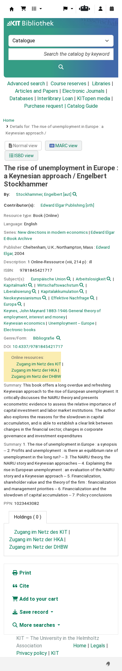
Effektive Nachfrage (70, 297)
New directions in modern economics (53, 232)
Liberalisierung (17, 291)
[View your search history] (111, 9)
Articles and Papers (36, 91)
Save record (33, 612)
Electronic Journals (83, 91)
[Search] (61, 67)
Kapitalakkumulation (60, 291)
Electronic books (20, 329)
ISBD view (23, 155)
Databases (21, 98)
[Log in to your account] (100, 9)
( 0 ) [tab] (27, 517)
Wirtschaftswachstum (58, 285)
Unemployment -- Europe (71, 323)
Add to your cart (38, 599)
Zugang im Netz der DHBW (36, 376)
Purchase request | (45, 106)
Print (24, 573)
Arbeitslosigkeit (91, 278)
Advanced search (26, 84)
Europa (10, 304)
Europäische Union (48, 278)
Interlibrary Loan (55, 98)
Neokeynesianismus (22, 297)
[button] (23, 9)
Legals (97, 646)
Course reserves (68, 84)
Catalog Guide (82, 106)
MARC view (66, 145)
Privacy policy (31, 653)
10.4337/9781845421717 (38, 346)
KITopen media (93, 98)
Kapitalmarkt (15, 285)
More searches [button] (37, 625)
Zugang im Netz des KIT (38, 363)
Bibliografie (43, 338)
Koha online (11, 9)
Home (8, 120)
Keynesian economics (24, 323)
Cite (23, 586)
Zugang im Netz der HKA (34, 370)
